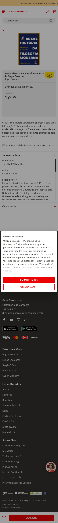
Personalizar (27, 286)
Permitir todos (29, 279)
